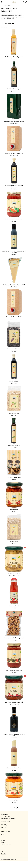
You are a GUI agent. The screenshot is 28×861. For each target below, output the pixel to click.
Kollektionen (8, 8)
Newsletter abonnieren (6, 844)
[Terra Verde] (14, 2)
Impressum (3, 850)
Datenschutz (3, 853)
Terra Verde (13, 859)
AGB (2, 852)
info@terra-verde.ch (5, 830)
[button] (25, 2)
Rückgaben (3, 842)
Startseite (2, 8)
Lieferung (3, 840)
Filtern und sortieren (9, 23)
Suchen (2, 846)
